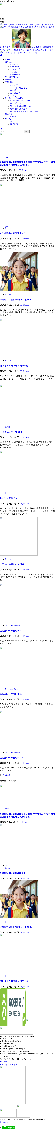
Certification (15, 74)
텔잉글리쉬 (10, 62)
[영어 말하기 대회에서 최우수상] (19, 356)
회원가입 (14, 124)
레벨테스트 (10, 79)
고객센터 (9, 82)
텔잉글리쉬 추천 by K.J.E (11, 694)
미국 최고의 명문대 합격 (43, 50)
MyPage (13, 116)
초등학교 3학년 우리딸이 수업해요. (16, 299)
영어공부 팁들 (20, 106)
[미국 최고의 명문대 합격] (19, 422)
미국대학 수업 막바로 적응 (12, 564)
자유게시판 (15, 93)
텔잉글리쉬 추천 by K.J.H (11, 630)
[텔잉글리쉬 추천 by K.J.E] (19, 684)
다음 (8, 775)
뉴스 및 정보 (15, 103)
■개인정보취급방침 (9, 1064)
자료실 (13, 96)
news (7, 157)
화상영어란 (15, 69)
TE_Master (23, 170)
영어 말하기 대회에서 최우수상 (14, 366)
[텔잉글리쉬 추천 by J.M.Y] (19, 748)
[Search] (1, 129)
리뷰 (20, 101)
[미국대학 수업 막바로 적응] (19, 555)
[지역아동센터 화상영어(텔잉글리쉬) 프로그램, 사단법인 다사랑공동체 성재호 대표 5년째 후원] (19, 153)
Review (8, 228)
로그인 (8, 119)
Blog (15, 98)
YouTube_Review (12, 625)
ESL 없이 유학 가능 (28, 52)
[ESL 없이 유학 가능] (19, 488)
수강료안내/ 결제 (12, 77)
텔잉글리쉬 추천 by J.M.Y (12, 758)
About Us (14, 64)
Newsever (4, 1122)
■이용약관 (4, 1062)
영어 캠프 (18, 109)
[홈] (1, 55)
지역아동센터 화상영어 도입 (41, 24)
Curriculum (14, 67)
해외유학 (24, 111)
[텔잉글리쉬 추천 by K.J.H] (19, 621)
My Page (8, 114)
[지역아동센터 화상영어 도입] (14, 221)
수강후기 (14, 90)
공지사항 (14, 85)
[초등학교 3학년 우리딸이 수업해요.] (19, 290)
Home (7, 59)
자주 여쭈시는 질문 (19, 87)
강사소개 (14, 72)
